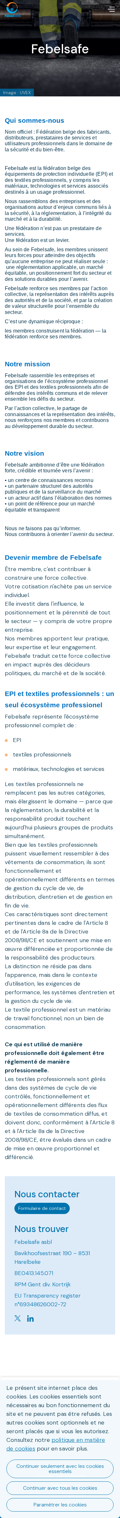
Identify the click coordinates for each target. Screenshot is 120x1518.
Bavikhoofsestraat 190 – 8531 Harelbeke (52, 1257)
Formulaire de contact (42, 1208)
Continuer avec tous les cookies (60, 1488)
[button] (111, 9)
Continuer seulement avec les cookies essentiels (60, 1469)
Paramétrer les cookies (60, 1504)
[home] (13, 9)
